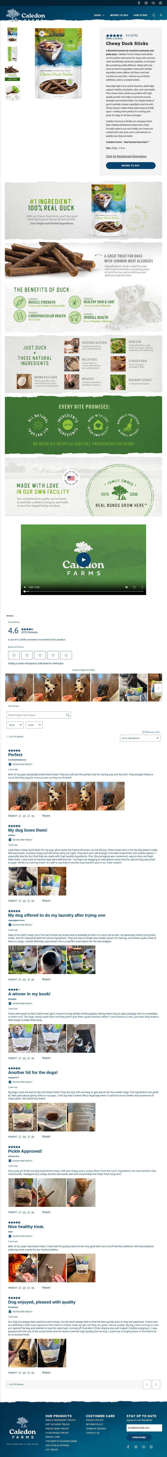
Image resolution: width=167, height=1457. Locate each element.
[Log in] (161, 15)
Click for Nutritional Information (126, 156)
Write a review (114, 38)
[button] (12, 99)
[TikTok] (160, 3)
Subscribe (139, 1437)
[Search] (153, 15)
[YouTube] (153, 3)
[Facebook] (139, 3)
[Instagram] (146, 3)
